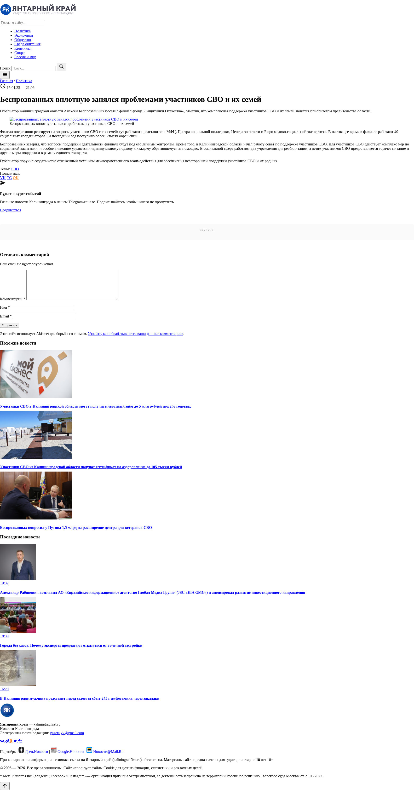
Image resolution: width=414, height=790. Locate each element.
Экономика (23, 35)
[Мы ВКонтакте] (2, 741)
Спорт (19, 53)
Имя (5, 307)
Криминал (22, 48)
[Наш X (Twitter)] (15, 741)
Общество (22, 40)
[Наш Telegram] (7, 741)
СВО (15, 169)
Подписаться (10, 210)
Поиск (5, 68)
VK (3, 178)
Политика (22, 31)
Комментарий (12, 299)
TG (9, 178)
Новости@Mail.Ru (108, 752)
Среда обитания (27, 44)
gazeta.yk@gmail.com (67, 733)
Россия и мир (25, 57)
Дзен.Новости (36, 752)
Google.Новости (71, 752)
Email (6, 316)
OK (16, 178)
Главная (6, 81)
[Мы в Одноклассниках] (11, 741)
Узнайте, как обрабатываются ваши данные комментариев (135, 334)
